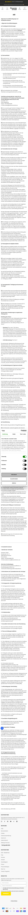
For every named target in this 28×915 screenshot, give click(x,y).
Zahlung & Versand (5, 842)
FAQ (2, 855)
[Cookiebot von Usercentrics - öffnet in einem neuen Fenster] (21, 431)
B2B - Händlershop (5, 852)
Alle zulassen (14, 474)
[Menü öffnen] (2, 8)
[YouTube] (10, 821)
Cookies (2, 833)
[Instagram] (1, 821)
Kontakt (3, 859)
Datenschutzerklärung (6, 835)
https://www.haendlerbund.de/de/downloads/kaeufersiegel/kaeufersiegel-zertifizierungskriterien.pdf (11, 620)
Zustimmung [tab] (5, 434)
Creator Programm (5, 871)
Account (19, 9)
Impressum (3, 838)
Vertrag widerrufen (5, 845)
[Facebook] (4, 821)
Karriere (3, 857)
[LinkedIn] (16, 821)
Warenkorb (25, 9)
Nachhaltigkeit (4, 862)
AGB (2, 828)
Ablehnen (14, 483)
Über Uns (3, 869)
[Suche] (7, 8)
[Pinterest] (7, 821)
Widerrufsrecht (4, 840)
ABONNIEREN (6, 893)
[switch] (25, 461)
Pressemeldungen (5, 866)
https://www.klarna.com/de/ (18, 362)
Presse (2, 864)
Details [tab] (14, 434)
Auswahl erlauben (14, 478)
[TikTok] (13, 821)
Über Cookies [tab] (23, 434)
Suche (7, 9)
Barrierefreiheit (4, 831)
